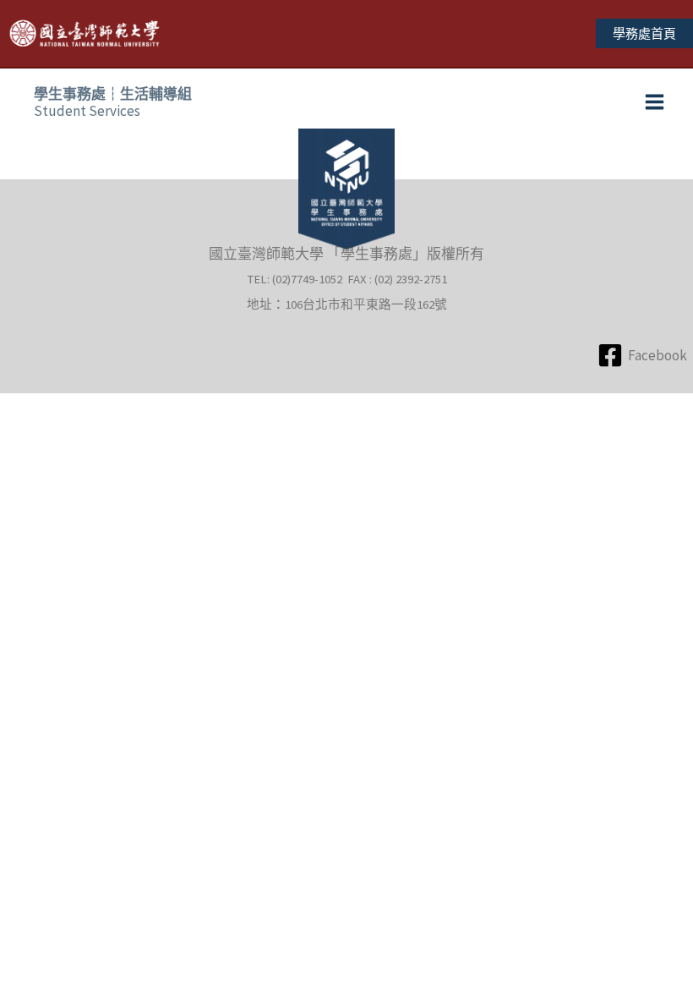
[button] (644, 33)
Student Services (113, 102)
